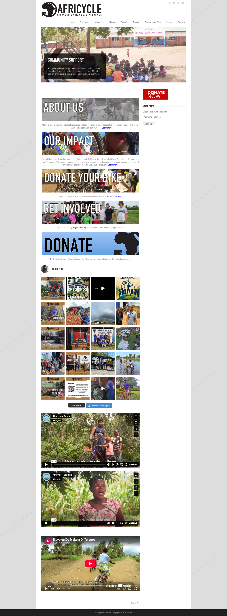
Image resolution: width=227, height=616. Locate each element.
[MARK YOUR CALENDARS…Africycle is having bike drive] (53, 388)
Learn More (107, 127)
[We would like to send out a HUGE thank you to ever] (103, 363)
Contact (181, 22)
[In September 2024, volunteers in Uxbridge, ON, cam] (78, 313)
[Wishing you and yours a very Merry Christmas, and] (103, 338)
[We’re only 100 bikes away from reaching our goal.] (103, 288)
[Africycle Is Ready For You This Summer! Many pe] (128, 288)
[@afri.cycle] (90, 269)
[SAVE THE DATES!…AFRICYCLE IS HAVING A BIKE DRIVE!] (53, 338)
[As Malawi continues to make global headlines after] (78, 388)
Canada (124, 22)
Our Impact (85, 22)
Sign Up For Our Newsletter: (155, 111)
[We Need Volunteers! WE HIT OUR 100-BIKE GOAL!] (78, 288)
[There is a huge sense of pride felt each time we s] (53, 363)
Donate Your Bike (153, 22)
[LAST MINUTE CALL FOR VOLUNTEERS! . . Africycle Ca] (78, 363)
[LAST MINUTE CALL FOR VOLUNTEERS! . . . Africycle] (53, 313)
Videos (169, 22)
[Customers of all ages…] (78, 338)
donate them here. (114, 196)
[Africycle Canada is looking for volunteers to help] (53, 288)
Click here (54, 259)
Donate (136, 22)
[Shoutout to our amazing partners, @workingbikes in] (128, 313)
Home (71, 22)
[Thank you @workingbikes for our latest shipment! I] (103, 388)
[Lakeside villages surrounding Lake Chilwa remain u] (128, 363)
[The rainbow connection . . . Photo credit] (103, 313)
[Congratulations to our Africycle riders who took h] (128, 338)
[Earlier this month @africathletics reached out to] (128, 388)
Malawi (112, 22)
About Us (99, 22)
